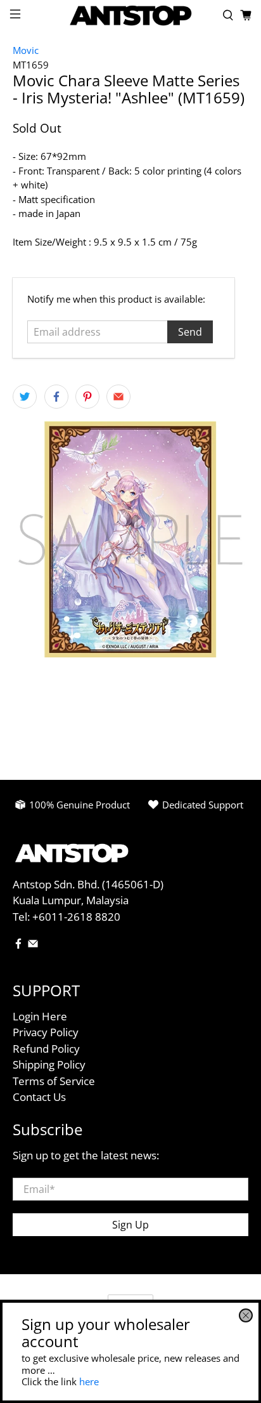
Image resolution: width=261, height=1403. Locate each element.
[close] (245, 1315)
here (89, 1381)
